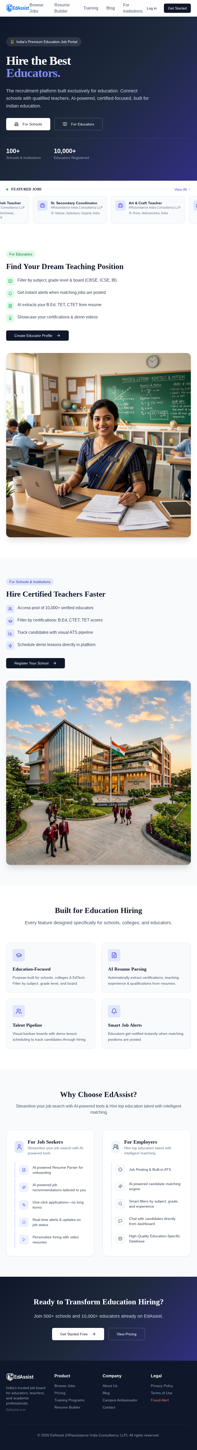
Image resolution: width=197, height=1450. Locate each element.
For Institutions (133, 8)
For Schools (32, 124)
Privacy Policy (162, 1386)
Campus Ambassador (120, 1400)
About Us (110, 1386)
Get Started (177, 8)
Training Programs (69, 1400)
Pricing (59, 1393)
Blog (110, 8)
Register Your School (31, 663)
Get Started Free (74, 1334)
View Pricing (126, 1334)
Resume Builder (62, 8)
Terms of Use (161, 1393)
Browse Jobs (36, 8)
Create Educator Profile (33, 336)
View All (180, 189)
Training (90, 8)
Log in (152, 8)
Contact (109, 1407)
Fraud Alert (160, 1400)
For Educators (82, 124)
